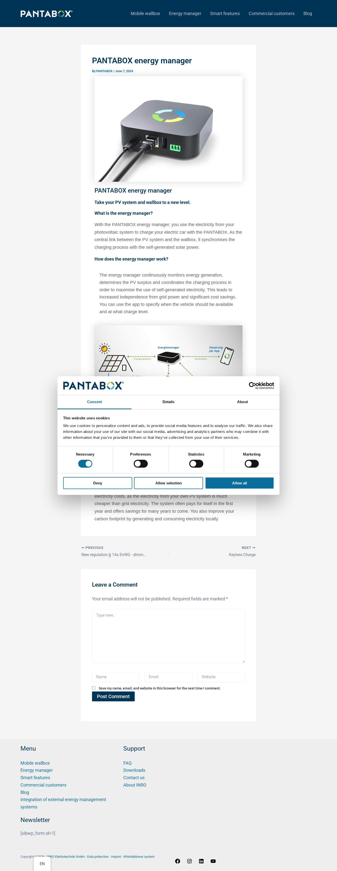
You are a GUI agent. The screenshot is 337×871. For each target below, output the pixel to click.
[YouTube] (213, 862)
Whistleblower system (138, 856)
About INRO (134, 785)
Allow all (239, 483)
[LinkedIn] (201, 862)
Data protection (98, 856)
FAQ (127, 763)
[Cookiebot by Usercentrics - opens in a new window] (252, 385)
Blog (307, 13)
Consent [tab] (94, 402)
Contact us (134, 777)
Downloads (134, 770)
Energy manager (185, 13)
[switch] (141, 464)
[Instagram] (189, 862)
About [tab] (242, 402)
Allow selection (168, 483)
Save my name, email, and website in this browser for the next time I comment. (160, 688)
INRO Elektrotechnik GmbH (66, 856)
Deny (97, 483)
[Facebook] (178, 862)
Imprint (116, 856)
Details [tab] (169, 402)
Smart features (225, 13)
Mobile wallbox (145, 13)
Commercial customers (272, 13)
